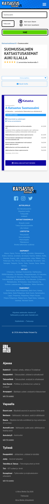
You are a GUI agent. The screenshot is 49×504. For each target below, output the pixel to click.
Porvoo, (18, 261)
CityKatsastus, (37, 272)
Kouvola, (6, 258)
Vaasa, (37, 263)
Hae (25, 32)
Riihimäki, (30, 261)
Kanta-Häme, (7, 293)
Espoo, (12, 253)
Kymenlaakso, (40, 293)
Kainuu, (39, 290)
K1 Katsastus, (42, 274)
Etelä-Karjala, (10, 290)
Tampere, (14, 263)
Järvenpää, (25, 256)
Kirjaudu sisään (24, 223)
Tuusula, (31, 263)
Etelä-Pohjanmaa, (22, 290)
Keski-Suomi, (30, 293)
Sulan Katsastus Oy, (34, 282)
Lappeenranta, (25, 258)
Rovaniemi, (37, 261)
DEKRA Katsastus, (8, 274)
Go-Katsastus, (19, 274)
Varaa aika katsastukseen (24, 163)
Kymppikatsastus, (20, 279)
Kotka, (44, 256)
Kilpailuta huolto (24, 211)
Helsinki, (24, 253)
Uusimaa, (18, 300)
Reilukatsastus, (12, 282)
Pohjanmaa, (25, 295)
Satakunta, (41, 298)
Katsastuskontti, (7, 279)
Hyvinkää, (30, 253)
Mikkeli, (38, 258)
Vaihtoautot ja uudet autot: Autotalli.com (24, 315)
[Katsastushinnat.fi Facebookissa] (16, 200)
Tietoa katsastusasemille (24, 225)
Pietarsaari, (7, 261)
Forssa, (17, 253)
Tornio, (20, 263)
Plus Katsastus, (31, 279)
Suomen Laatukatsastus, (13, 284)
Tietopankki (24, 214)
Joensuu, (10, 256)
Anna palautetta (24, 237)
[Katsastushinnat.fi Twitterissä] (30, 200)
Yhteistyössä (24, 242)
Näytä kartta (23, 84)
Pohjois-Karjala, (35, 295)
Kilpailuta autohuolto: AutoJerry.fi (24, 312)
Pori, (13, 261)
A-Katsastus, (11, 272)
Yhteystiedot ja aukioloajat (16, 119)
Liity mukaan (24, 228)
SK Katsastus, (22, 282)
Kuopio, (12, 258)
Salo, (43, 261)
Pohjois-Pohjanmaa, (10, 298)
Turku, (26, 263)
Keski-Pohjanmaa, (19, 293)
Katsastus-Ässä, (36, 277)
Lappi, (10, 295)
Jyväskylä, (17, 256)
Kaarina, (32, 256)
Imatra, (4, 256)
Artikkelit (24, 216)
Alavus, (6, 253)
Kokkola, (39, 256)
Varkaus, (24, 266)
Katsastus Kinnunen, (24, 277)
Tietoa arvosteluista (14, 121)
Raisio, (23, 261)
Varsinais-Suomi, (27, 300)
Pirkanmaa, (16, 295)
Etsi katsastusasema (24, 209)
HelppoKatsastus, (30, 274)
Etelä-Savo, (33, 290)
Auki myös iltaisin (30, 22)
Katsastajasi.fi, (11, 277)
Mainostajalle (24, 240)
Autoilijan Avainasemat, (24, 272)
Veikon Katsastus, (38, 284)
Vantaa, (42, 263)
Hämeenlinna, (39, 253)
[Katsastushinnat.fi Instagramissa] (23, 200)
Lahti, (18, 258)
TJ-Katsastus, (26, 284)
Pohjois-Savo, (22, 298)
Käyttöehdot (19, 321)
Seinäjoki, (6, 263)
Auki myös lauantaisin (31, 25)
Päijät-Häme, (32, 298)
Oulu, (43, 258)
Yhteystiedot (24, 235)
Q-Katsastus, (41, 279)
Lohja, (33, 258)
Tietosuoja (29, 321)
